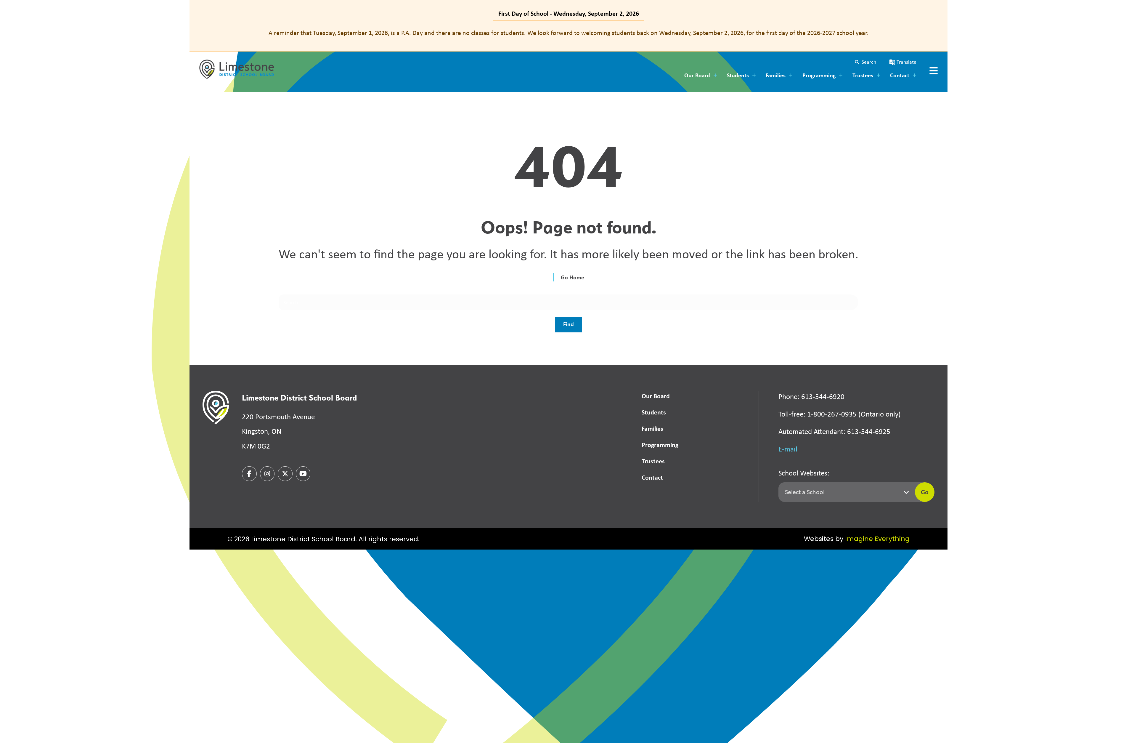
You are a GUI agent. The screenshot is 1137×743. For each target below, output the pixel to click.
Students (654, 412)
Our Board (656, 395)
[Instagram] (267, 473)
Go (925, 491)
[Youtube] (303, 473)
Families (652, 428)
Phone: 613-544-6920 (811, 396)
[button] (865, 62)
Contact (652, 477)
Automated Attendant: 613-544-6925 (834, 431)
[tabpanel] (568, 33)
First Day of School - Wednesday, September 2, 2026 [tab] (568, 13)
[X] (285, 473)
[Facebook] (249, 473)
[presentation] (933, 71)
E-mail (787, 449)
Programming (660, 444)
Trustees (653, 461)
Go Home (572, 277)
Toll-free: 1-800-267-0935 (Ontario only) (839, 414)
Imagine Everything (877, 539)
